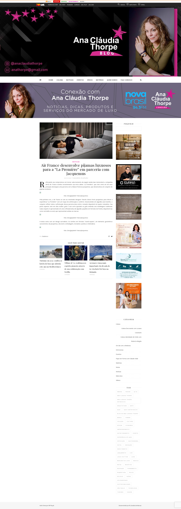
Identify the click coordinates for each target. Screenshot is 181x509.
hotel (119, 445)
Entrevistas (119, 350)
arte (132, 405)
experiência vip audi (124, 437)
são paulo (121, 488)
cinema (127, 417)
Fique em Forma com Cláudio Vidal (127, 358)
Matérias (100, 80)
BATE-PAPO (133, 4)
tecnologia (132, 488)
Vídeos (90, 80)
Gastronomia (133, 441)
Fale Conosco (126, 80)
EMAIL (143, 4)
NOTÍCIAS (56, 1)
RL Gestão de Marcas (135, 505)
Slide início (119, 376)
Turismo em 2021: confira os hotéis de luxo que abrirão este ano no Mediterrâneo (51, 264)
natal (119, 464)
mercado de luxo (123, 460)
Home (51, 80)
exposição (121, 441)
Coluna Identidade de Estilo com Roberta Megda (131, 339)
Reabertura (121, 472)
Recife (131, 472)
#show (128, 391)
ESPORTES (64, 1)
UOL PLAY (84, 4)
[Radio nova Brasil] (90, 117)
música (135, 460)
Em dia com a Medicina (123, 345)
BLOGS (82, 1)
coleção (120, 421)
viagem (129, 492)
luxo (133, 456)
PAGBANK (70, 4)
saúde (129, 476)
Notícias (69, 80)
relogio (120, 476)
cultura (130, 421)
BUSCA (123, 4)
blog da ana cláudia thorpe (127, 413)
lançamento (121, 453)
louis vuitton (122, 456)
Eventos (80, 80)
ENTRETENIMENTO (73, 1)
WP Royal (51, 505)
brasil (119, 417)
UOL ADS (91, 4)
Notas (118, 367)
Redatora (45, 236)
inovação (128, 445)
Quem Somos (112, 80)
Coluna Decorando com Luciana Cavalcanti (131, 330)
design (119, 425)
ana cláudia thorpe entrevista (124, 401)
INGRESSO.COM (53, 4)
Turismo (120, 492)
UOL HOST (62, 4)
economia (129, 425)
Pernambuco (132, 468)
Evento (135, 433)
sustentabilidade (123, 484)
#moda (119, 391)
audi (118, 409)
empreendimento (123, 429)
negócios (128, 464)
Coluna (60, 80)
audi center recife (131, 409)
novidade (120, 468)
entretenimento (123, 433)
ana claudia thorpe (124, 395)
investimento (122, 449)
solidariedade (122, 480)
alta (135, 391)
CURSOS (77, 4)
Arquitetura (122, 405)
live (131, 453)
